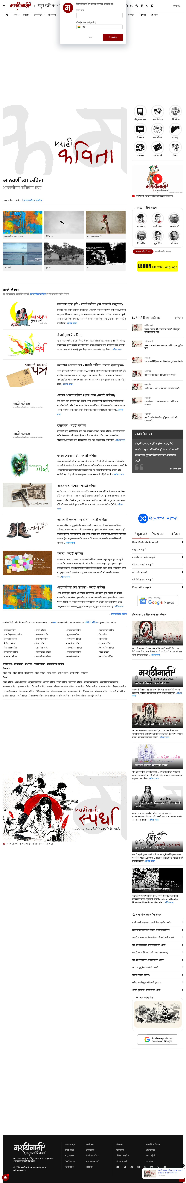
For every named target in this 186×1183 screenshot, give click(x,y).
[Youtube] (118, 1167)
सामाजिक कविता (42, 648)
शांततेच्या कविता (73, 643)
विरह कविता (40, 643)
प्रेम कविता (103, 634)
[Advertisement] (93, 81)
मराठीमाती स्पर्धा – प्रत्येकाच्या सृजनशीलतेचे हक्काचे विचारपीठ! (29, 844)
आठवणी (7, 268)
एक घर (48, 268)
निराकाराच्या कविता (36, 696)
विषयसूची (120, 1150)
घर (88, 268)
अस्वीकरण (90, 1150)
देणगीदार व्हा (70, 1161)
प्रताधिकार (90, 1144)
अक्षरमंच (28, 664)
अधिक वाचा (72, 323)
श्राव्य (54, 622)
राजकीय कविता (73, 656)
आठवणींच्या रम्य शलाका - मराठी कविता (81, 587)
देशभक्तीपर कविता (106, 648)
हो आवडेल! (113, 37)
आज (15, 15)
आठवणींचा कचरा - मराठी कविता (77, 485)
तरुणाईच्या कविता (106, 656)
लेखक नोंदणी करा (143, 251)
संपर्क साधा (69, 1150)
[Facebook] (126, 6)
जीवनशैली (38, 15)
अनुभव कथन (63, 673)
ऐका (144, 15)
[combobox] (82, 27)
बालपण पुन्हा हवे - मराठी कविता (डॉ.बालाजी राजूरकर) (90, 304)
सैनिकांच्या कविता (11, 652)
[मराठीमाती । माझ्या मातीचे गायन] (42, 9)
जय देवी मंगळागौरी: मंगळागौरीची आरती (154, 641)
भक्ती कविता (22, 696)
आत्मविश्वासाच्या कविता (13, 634)
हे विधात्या (50, 236)
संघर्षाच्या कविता (10, 656)
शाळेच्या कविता (105, 643)
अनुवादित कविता (34, 682)
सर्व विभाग (7, 664)
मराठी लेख (7, 673)
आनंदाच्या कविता (42, 634)
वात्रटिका (84, 673)
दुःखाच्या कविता (73, 634)
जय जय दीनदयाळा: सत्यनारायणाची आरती (156, 723)
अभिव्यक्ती (52, 15)
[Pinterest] (136, 6)
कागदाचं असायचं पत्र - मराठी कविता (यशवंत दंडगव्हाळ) (90, 365)
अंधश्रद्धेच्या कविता (74, 648)
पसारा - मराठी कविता (70, 553)
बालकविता (103, 639)
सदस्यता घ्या (70, 1156)
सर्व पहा (178, 318)
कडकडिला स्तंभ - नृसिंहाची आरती (152, 889)
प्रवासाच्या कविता (74, 652)
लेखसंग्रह (120, 1144)
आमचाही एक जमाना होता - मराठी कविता (82, 519)
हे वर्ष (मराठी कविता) (69, 335)
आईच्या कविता (10, 630)
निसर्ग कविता (41, 630)
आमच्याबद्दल (70, 1144)
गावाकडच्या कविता (106, 630)
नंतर (91, 37)
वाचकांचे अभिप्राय (153, 1144)
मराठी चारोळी (40, 673)
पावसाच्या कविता (74, 630)
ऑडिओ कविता (91, 622)
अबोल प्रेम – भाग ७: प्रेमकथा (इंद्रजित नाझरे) (161, 388)
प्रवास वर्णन (74, 673)
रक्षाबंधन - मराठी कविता (71, 425)
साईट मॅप (89, 1167)
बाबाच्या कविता (42, 639)
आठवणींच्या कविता (37, 294)
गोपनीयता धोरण (92, 1156)
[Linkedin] (142, 6)
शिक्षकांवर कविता (10, 648)
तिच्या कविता (104, 652)
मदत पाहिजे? (151, 1156)
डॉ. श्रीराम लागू (175, 469)
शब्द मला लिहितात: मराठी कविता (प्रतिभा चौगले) (163, 361)
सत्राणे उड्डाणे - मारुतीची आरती (150, 847)
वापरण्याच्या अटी (92, 1161)
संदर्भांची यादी (121, 1161)
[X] (125, 1167)
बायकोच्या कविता (74, 639)
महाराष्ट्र (25, 15)
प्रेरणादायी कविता (10, 639)
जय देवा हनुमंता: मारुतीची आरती (151, 765)
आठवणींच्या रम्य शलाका (13, 236)
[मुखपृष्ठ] (7, 15)
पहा (132, 15)
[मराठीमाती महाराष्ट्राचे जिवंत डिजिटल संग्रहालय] (157, 179)
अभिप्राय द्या (150, 1150)
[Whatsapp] (147, 6)
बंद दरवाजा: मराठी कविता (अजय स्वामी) (160, 375)
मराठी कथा (29, 673)
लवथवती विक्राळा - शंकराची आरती (152, 682)
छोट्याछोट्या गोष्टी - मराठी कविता (77, 455)
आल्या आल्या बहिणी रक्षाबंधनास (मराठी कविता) (86, 395)
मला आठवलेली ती (94, 236)
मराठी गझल (51, 673)
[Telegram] (152, 6)
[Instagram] (131, 6)
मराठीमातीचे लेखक (163, 251)
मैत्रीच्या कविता (9, 643)
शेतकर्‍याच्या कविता (43, 652)
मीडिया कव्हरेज (122, 1156)
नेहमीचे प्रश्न (69, 1167)
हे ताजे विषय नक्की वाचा (148, 317)
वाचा (155, 15)
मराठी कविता (39, 664)
